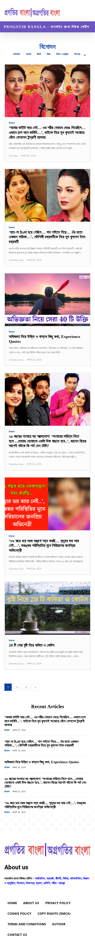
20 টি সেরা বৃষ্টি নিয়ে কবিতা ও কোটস (31, 645)
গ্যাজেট (28, 54)
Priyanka (13, 155)
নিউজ (48, 54)
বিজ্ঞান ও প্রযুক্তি (62, 54)
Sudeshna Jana (16, 260)
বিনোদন (12, 123)
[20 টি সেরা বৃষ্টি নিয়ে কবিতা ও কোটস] (47, 608)
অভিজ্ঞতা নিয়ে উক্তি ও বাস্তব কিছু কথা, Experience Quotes (41, 762)
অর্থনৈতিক (16, 54)
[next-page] (35, 687)
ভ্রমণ (39, 883)
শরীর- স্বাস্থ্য (58, 883)
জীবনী (39, 54)
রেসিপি (46, 883)
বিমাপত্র (77, 54)
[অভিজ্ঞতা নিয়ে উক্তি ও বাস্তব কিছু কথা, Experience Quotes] (47, 299)
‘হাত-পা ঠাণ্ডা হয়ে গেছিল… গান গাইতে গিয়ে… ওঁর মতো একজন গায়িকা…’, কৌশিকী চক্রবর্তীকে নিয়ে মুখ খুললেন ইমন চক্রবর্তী (47, 237)
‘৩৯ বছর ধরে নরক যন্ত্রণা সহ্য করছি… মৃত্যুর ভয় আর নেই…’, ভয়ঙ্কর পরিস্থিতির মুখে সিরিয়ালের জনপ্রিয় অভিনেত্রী (44, 546)
